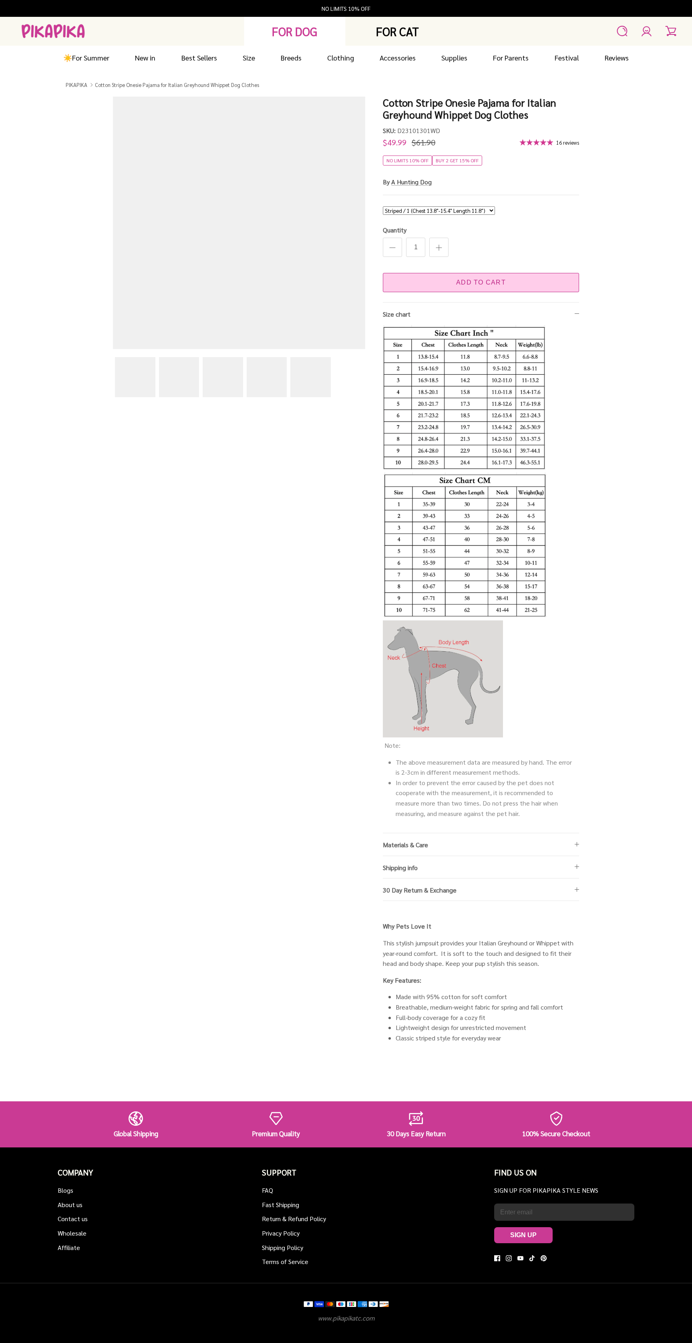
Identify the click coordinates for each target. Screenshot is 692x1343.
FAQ (267, 1190)
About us (70, 1204)
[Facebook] (497, 1258)
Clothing (340, 57)
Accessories (398, 57)
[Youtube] (520, 1258)
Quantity (394, 230)
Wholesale (72, 1233)
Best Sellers (199, 57)
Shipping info (400, 867)
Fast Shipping (280, 1204)
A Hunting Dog (411, 182)
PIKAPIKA (76, 84)
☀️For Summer (86, 57)
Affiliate (69, 1247)
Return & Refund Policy (294, 1218)
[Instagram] (509, 1258)
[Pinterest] (544, 1258)
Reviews (617, 57)
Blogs (65, 1190)
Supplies (454, 57)
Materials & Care (405, 844)
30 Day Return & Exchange (420, 890)
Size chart (396, 314)
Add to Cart (481, 282)
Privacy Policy (281, 1233)
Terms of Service (285, 1261)
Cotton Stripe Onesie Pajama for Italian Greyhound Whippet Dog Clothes (177, 84)
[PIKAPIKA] (53, 31)
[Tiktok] (532, 1258)
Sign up (523, 1235)
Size (249, 57)
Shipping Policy (282, 1247)
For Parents (511, 57)
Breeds (291, 57)
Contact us (73, 1218)
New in (145, 57)
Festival (567, 57)
